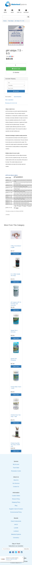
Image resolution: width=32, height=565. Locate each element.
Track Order (16, 467)
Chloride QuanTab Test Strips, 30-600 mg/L (15, 444)
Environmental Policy (16, 512)
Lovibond (16, 531)
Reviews (7, 103)
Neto (21, 562)
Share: (7, 56)
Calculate (16, 91)
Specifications (17, 96)
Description (8, 96)
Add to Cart (16, 68)
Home (5, 20)
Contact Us (16, 486)
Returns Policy (16, 499)
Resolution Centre (16, 471)
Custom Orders (16, 495)
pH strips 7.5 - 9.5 (19, 20)
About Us (16, 480)
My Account (16, 464)
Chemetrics (16, 537)
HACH (16, 524)
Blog (16, 505)
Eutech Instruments (16, 521)
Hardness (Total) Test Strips (11, 559)
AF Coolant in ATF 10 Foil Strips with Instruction (16, 304)
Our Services (16, 483)
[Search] (28, 17)
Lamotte (16, 527)
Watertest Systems (16, 534)
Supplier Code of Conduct (16, 509)
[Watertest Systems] (16, 3)
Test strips (10, 20)
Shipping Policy (16, 502)
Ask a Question (9, 99)
